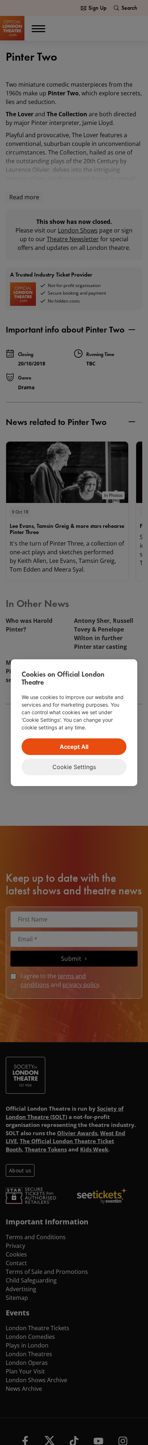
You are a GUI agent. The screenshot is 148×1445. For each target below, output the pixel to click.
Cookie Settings (74, 767)
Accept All (74, 746)
